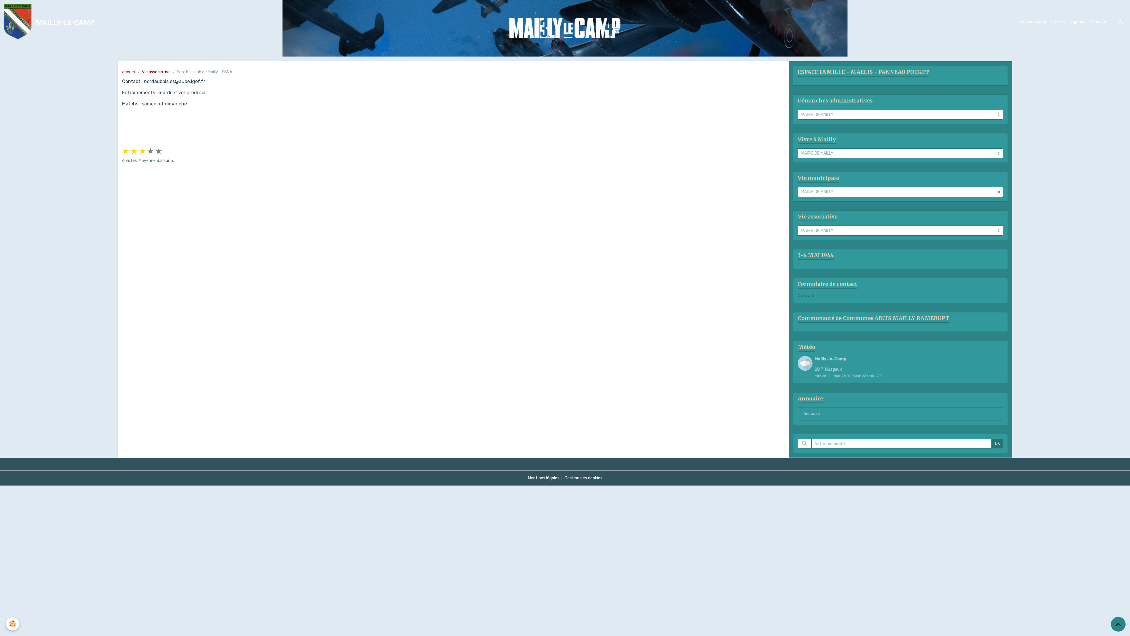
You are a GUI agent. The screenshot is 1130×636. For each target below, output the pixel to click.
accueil (129, 71)
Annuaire (1098, 21)
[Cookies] (12, 623)
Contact (1059, 21)
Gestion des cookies (583, 478)
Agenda (1078, 21)
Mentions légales (543, 478)
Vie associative (156, 71)
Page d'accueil (1033, 21)
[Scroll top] (1118, 624)
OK (997, 443)
